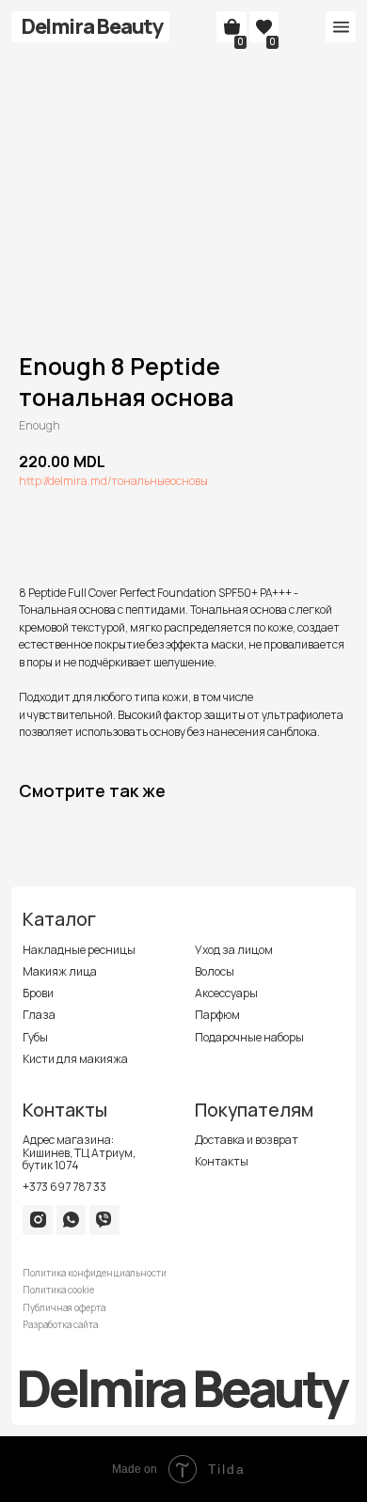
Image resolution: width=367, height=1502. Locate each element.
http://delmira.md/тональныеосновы (113, 481)
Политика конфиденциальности (95, 1273)
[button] (341, 27)
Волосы (214, 971)
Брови (38, 993)
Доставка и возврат (246, 1140)
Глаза (39, 1015)
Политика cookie (58, 1290)
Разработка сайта (60, 1325)
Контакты (221, 1161)
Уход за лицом (234, 950)
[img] (38, 1220)
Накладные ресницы (79, 950)
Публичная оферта (64, 1308)
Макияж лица (60, 971)
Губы (35, 1037)
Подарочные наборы (249, 1037)
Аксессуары (226, 993)
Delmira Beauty (92, 26)
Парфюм (217, 1015)
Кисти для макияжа (75, 1059)
